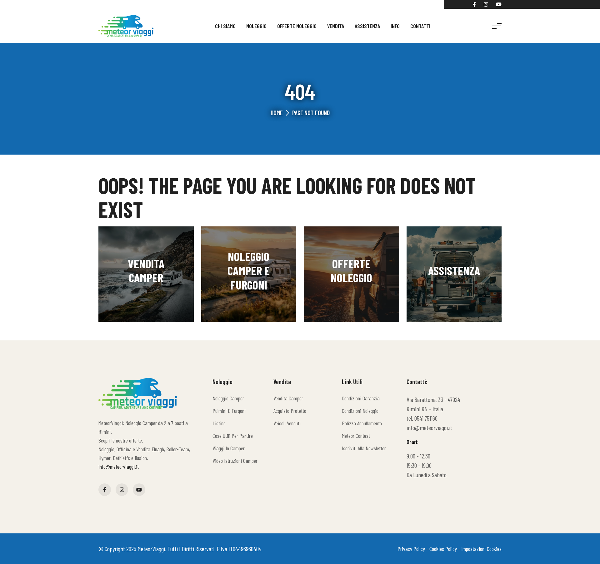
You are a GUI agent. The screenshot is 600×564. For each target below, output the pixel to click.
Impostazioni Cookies (481, 548)
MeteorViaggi (151, 548)
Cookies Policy (443, 548)
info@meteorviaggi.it (118, 466)
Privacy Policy (411, 548)
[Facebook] (474, 4)
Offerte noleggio (297, 25)
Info (395, 25)
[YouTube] (499, 4)
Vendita (335, 25)
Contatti (420, 25)
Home (277, 112)
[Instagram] (486, 4)
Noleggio (256, 25)
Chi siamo (225, 25)
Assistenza (367, 25)
